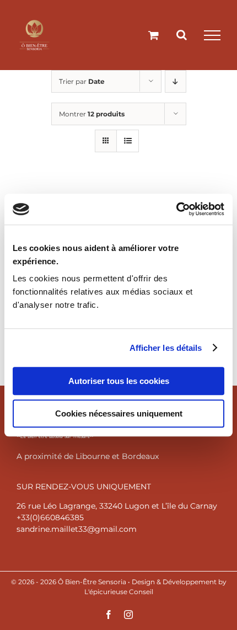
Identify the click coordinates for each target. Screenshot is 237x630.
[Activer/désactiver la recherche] (181, 34)
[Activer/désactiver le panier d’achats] (153, 35)
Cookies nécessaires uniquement (118, 413)
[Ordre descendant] (175, 81)
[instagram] (128, 614)
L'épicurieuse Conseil (118, 592)
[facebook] (108, 614)
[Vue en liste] (127, 141)
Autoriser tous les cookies (118, 381)
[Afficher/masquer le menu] (212, 35)
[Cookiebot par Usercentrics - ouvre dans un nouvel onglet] (176, 209)
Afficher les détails (166, 348)
